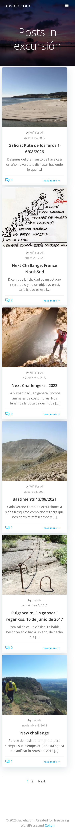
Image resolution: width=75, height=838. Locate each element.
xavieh (36, 600)
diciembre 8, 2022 (35, 378)
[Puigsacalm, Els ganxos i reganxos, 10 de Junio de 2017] (34, 564)
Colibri (50, 825)
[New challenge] (34, 684)
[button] (34, 97)
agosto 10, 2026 (34, 138)
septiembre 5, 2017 (34, 605)
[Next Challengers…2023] (34, 337)
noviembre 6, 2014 (34, 725)
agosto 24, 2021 (34, 491)
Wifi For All (36, 132)
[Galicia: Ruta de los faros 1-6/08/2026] (34, 97)
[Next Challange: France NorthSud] (34, 217)
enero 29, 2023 (34, 258)
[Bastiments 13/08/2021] (34, 450)
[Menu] (66, 5)
